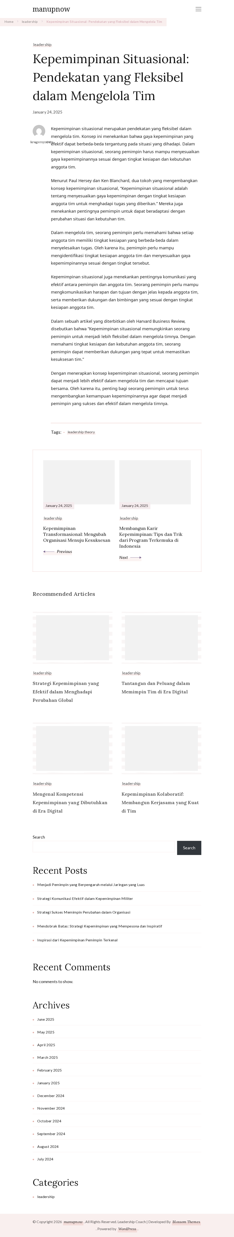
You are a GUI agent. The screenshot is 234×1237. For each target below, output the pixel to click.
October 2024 (49, 1121)
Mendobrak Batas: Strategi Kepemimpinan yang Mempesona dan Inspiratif (99, 926)
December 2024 (50, 1095)
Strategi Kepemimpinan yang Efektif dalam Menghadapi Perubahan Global (66, 691)
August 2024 (48, 1146)
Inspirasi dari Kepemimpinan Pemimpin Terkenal (77, 940)
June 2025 (45, 1019)
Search (39, 836)
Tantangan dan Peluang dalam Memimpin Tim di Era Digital (156, 687)
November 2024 (51, 1108)
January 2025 (48, 1083)
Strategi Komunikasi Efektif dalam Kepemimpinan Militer (85, 898)
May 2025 (45, 1032)
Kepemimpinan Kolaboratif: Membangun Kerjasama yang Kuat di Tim (160, 802)
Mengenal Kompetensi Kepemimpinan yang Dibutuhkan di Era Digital (70, 802)
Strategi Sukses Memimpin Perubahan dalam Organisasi (83, 912)
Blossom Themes (186, 1221)
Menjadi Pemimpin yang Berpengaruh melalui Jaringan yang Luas (91, 884)
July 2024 (45, 1159)
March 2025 (47, 1057)
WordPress (127, 1229)
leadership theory (81, 432)
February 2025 (49, 1070)
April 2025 (46, 1045)
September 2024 (51, 1133)
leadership (42, 44)
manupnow (51, 9)
